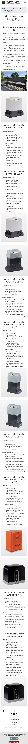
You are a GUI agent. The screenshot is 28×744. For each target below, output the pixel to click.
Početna (4, 8)
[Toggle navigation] (25, 2)
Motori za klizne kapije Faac (10, 11)
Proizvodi (9, 8)
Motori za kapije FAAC (8, 10)
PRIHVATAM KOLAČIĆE (14, 742)
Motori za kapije (17, 8)
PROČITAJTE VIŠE (14, 738)
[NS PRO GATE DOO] (10, 2)
